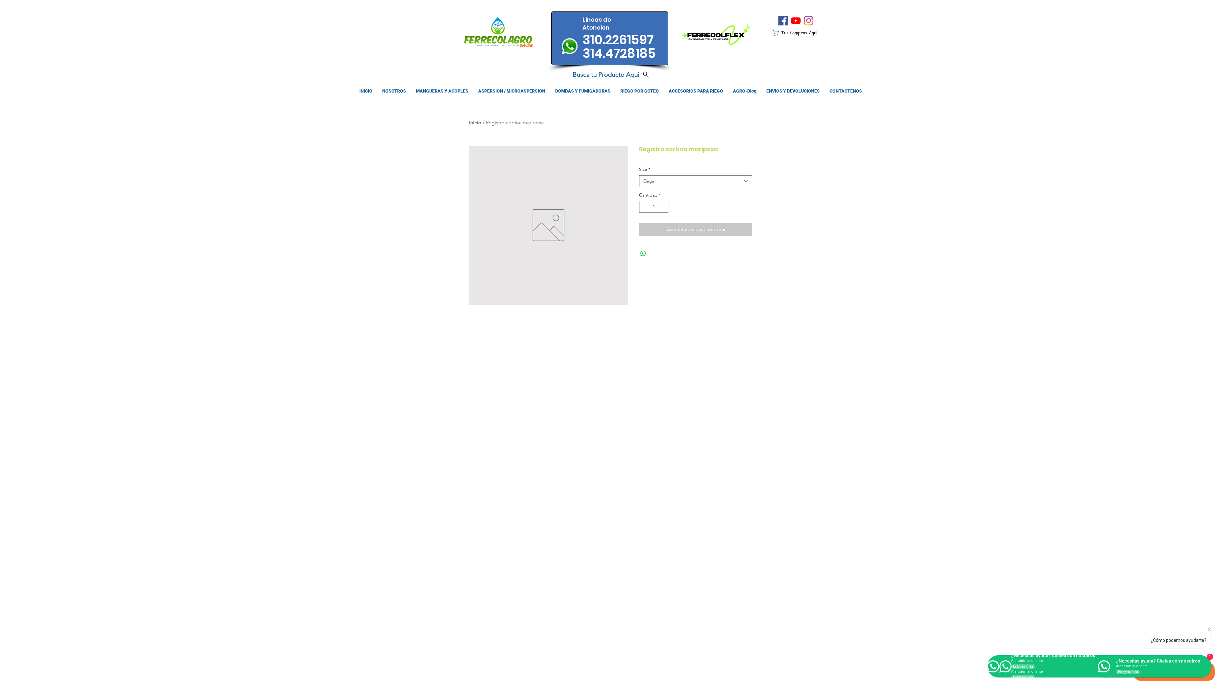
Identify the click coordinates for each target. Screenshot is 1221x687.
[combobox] (695, 181)
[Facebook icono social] (783, 20)
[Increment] (663, 206)
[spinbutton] (653, 206)
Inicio (475, 123)
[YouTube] (796, 20)
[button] (799, 33)
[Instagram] (808, 20)
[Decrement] (644, 206)
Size (644, 169)
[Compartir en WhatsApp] (643, 253)
